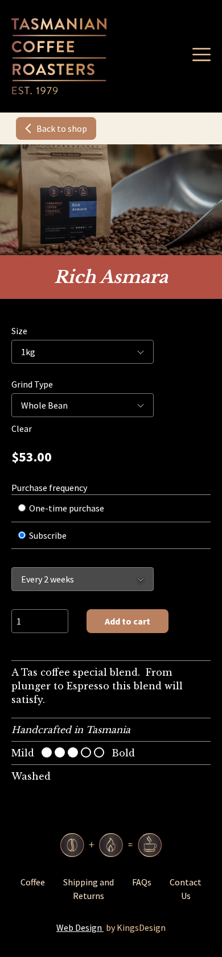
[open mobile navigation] (201, 54)
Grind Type (32, 384)
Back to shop (61, 128)
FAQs (141, 882)
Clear (21, 428)
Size (19, 330)
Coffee (32, 882)
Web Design (80, 927)
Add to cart (127, 621)
